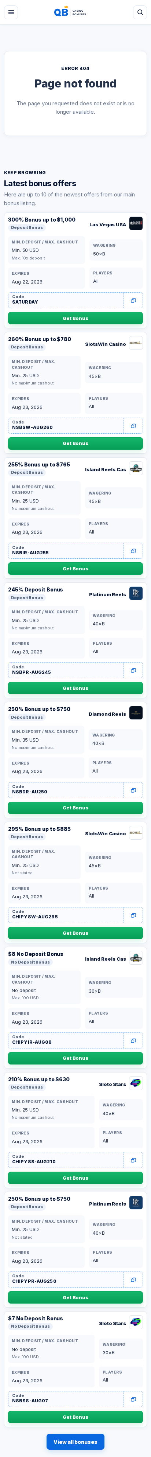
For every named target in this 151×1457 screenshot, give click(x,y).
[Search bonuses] (140, 12)
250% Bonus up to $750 (39, 709)
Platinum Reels (107, 594)
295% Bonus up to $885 (39, 829)
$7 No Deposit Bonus (35, 1318)
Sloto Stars (112, 1084)
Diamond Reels (107, 714)
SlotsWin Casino (105, 344)
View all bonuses (75, 1442)
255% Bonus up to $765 (39, 464)
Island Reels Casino (105, 469)
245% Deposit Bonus (35, 589)
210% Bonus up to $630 (39, 1079)
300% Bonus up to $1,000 (42, 219)
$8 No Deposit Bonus (35, 954)
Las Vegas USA (107, 224)
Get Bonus (75, 318)
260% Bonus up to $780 (39, 339)
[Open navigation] (11, 12)
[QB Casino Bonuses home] (75, 12)
